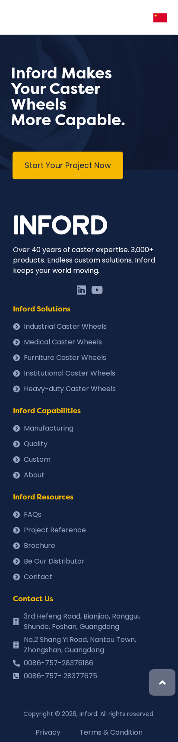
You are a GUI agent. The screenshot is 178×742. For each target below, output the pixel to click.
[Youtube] (97, 290)
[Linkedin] (81, 290)
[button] (68, 165)
